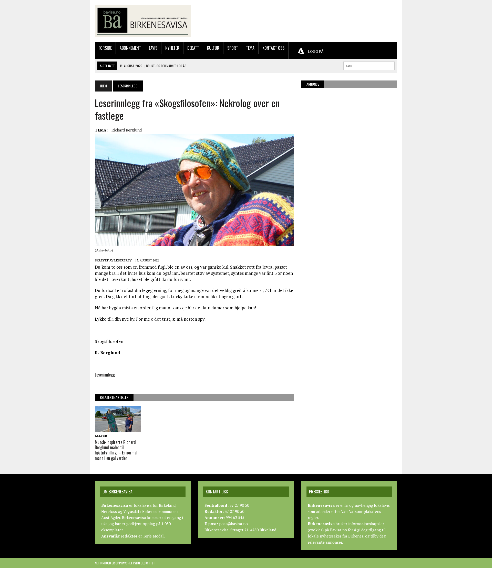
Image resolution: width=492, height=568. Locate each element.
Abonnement (130, 48)
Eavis (153, 48)
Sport (232, 48)
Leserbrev (123, 260)
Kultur (213, 48)
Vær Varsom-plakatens (361, 511)
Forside (105, 48)
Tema (250, 48)
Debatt (193, 48)
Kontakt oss (273, 48)
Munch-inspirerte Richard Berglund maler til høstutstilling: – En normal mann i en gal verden (116, 450)
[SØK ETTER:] (369, 65)
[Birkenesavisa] (143, 21)
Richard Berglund (126, 130)
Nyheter (172, 48)
